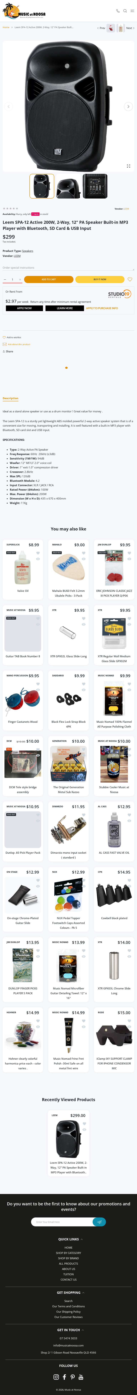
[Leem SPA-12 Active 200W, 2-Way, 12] (69, 1139)
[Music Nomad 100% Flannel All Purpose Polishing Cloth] (114, 698)
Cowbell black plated (114, 918)
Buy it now (100, 279)
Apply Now (24, 308)
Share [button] (9, 351)
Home (6, 27)
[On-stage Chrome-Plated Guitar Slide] (22, 895)
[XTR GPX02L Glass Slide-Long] (68, 633)
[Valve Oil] (22, 567)
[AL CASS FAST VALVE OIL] (114, 829)
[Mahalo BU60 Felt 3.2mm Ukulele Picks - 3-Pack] (68, 567)
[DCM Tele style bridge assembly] (22, 764)
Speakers (27, 251)
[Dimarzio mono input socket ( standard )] (68, 829)
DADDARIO (58, 675)
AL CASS (102, 806)
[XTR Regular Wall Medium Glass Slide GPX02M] (114, 633)
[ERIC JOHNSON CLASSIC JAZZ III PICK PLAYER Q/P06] (114, 567)
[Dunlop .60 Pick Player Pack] (22, 829)
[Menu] (132, 10)
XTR (54, 610)
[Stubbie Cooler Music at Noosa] (114, 764)
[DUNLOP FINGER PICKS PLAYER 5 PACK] (22, 965)
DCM (9, 741)
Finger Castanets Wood (22, 721)
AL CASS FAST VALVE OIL (114, 852)
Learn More (65, 308)
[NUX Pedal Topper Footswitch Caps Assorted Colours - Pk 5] (68, 895)
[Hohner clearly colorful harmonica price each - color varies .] (22, 1035)
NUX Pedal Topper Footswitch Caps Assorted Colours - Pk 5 (68, 922)
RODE (101, 1012)
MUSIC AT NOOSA (16, 610)
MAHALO (57, 544)
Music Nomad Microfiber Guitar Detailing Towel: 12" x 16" (68, 993)
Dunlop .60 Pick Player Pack (23, 852)
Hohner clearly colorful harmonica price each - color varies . (23, 1063)
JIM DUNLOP (104, 544)
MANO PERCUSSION (17, 675)
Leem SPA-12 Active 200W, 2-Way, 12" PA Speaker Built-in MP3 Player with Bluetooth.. (68, 1167)
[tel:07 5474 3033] (118, 10)
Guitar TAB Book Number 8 (23, 656)
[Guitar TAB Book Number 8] (22, 633)
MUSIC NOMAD (106, 675)
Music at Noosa (73, 1389)
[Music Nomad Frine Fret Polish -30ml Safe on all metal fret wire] (68, 1035)
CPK (100, 872)
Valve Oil (23, 591)
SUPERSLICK (13, 544)
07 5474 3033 (68, 1338)
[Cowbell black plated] (114, 895)
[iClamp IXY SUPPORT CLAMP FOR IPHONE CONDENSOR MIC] (114, 1035)
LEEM (126, 208)
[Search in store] (125, 10)
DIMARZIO (57, 806)
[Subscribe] (99, 1221)
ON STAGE (12, 872)
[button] (128, 106)
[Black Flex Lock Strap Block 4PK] (68, 698)
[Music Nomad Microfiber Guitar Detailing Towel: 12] (68, 965)
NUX (54, 872)
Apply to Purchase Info (102, 308)
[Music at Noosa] (24, 11)
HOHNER (11, 1012)
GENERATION (59, 741)
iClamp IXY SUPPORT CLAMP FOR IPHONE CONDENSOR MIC (114, 1063)
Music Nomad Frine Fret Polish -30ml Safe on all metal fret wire (68, 1063)
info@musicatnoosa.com (68, 1345)
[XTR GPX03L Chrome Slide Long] (114, 965)
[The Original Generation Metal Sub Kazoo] (68, 764)
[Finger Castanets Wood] (22, 698)
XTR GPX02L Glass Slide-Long (68, 656)
